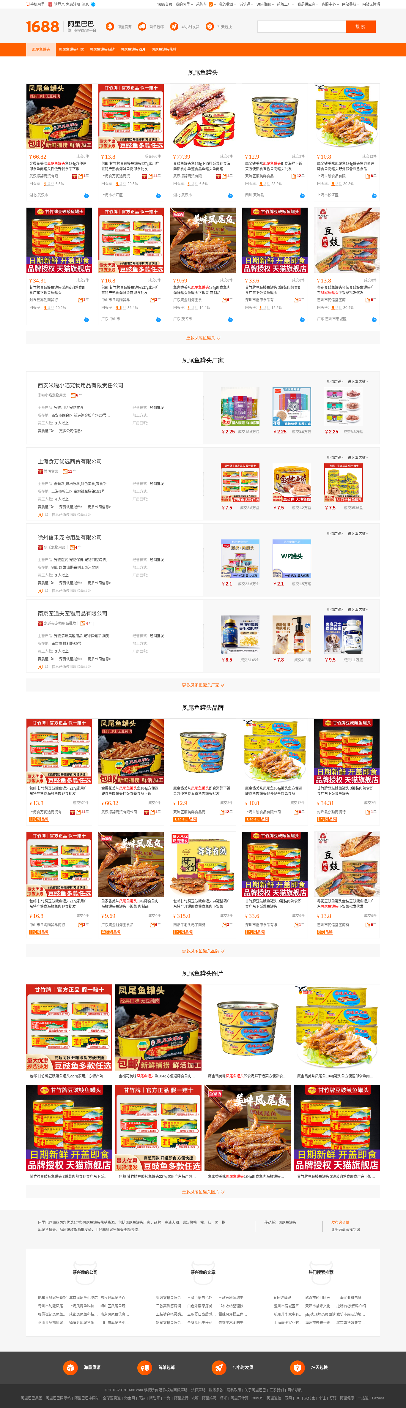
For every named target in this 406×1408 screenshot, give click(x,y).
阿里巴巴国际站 (58, 1398)
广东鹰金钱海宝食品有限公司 (189, 300)
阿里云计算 (239, 1398)
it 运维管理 (282, 1298)
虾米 (223, 1398)
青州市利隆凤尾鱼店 (54, 1306)
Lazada (378, 1398)
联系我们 (277, 1390)
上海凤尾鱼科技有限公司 (88, 1306)
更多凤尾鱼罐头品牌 (200, 950)
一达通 (363, 1398)
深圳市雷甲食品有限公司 (261, 300)
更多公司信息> (71, 431)
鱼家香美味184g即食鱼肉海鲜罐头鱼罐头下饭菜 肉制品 (201, 290)
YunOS (257, 1398)
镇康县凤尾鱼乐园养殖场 (88, 1323)
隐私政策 (234, 1390)
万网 (288, 1398)
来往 (322, 1398)
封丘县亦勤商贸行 (43, 300)
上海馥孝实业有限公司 (292, 1323)
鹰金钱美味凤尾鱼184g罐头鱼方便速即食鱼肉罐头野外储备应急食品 (345, 166)
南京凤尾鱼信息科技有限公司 (123, 1314)
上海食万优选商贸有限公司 (117, 176)
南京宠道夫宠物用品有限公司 (72, 613)
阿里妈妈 (209, 1398)
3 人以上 (62, 423)
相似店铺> (335, 382)
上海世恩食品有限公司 (333, 176)
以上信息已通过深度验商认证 (68, 515)
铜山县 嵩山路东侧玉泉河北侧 (75, 568)
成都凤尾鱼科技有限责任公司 (92, 1314)
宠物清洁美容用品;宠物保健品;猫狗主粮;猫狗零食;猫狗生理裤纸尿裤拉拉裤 (84, 636)
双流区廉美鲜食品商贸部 (261, 176)
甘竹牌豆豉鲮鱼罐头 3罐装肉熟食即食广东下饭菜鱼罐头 (57, 290)
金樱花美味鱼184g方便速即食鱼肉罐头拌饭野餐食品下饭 (57, 166)
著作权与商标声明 (173, 1390)
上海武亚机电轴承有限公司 (357, 1298)
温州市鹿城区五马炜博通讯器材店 (301, 1306)
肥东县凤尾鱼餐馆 (52, 1298)
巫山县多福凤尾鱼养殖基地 (59, 1323)
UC (298, 1398)
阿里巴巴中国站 (86, 1398)
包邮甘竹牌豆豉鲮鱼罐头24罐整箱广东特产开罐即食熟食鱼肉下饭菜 (201, 904)
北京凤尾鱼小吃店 (83, 1298)
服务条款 (216, 1390)
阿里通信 (274, 1398)
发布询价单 (340, 1223)
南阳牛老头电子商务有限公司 (192, 925)
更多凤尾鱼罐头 (200, 337)
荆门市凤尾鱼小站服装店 (120, 1323)
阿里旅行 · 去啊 (186, 1398)
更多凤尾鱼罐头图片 (200, 1191)
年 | (80, 395)
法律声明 (198, 1390)
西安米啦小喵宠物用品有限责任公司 (80, 385)
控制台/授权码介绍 (351, 1306)
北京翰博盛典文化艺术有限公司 (361, 1323)
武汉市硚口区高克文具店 (324, 1298)
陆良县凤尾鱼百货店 (116, 1298)
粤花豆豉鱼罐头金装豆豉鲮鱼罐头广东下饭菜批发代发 (345, 290)
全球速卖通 (112, 1398)
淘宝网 (129, 1398)
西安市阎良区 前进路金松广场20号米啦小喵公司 (81, 415)
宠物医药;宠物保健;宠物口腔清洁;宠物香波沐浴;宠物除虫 (84, 560)
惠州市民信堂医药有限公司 (333, 300)
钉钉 (332, 1398)
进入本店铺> (358, 382)
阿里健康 (347, 1398)
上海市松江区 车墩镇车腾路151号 (78, 492)
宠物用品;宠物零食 (69, 408)
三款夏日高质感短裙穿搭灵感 (210, 1314)
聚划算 (154, 1398)
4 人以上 (62, 499)
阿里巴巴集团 (31, 1398)
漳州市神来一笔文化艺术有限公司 (332, 1323)
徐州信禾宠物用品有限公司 (70, 537)
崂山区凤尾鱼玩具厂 (116, 1306)
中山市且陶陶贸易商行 (117, 300)
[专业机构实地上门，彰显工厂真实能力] (41, 514)
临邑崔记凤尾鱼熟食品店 (57, 1314)
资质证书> (46, 431)
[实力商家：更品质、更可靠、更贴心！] (40, 471)
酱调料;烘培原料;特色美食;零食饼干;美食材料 (84, 484)
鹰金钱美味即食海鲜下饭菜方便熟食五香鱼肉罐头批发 (273, 166)
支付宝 (309, 1398)
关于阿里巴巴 (255, 1390)
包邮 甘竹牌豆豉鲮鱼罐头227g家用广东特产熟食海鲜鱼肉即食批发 (130, 166)
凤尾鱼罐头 (287, 1223)
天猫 (142, 1398)
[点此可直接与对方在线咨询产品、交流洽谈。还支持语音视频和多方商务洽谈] (86, 195)
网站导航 (294, 1390)
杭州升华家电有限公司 (292, 1314)
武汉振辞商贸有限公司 (45, 176)
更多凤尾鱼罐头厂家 (200, 685)
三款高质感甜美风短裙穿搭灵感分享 (247, 1298)
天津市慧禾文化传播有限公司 (328, 1306)
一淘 (167, 1398)
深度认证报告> (71, 507)
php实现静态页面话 (320, 1314)
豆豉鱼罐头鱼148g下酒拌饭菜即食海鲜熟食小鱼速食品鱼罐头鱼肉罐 (201, 166)
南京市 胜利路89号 (66, 644)
